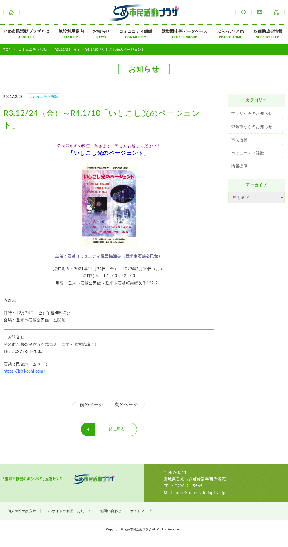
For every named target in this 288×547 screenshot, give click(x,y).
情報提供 (239, 166)
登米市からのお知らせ (252, 127)
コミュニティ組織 (135, 34)
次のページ (126, 404)
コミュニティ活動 (247, 153)
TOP (7, 49)
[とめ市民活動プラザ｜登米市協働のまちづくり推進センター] (144, 17)
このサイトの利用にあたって (68, 511)
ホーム (11, 12)
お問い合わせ (259, 12)
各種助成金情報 (268, 34)
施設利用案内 (71, 34)
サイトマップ (276, 12)
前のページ (92, 404)
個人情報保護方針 (22, 511)
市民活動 (239, 140)
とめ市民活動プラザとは (26, 34)
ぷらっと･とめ (230, 34)
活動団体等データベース (185, 34)
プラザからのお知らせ (252, 114)
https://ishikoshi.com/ (24, 371)
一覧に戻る (114, 429)
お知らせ (101, 34)
